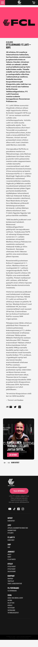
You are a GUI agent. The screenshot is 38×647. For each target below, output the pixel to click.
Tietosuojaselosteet (13, 613)
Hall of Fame (11, 603)
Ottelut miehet (12, 566)
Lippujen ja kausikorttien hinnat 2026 (18, 528)
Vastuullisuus (11, 610)
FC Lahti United (12, 559)
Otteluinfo (10, 533)
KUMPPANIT (10, 578)
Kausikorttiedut (12, 530)
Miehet (9, 554)
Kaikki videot (11, 540)
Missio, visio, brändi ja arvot (15, 598)
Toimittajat (11, 581)
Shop (9, 547)
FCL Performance (12, 591)
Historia (10, 600)
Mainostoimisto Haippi (23, 638)
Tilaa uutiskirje (19, 491)
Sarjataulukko (12, 571)
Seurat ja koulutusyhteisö (15, 583)
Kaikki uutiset (15, 462)
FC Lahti (13, 636)
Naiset (9, 557)
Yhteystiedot (11, 608)
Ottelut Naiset (12, 569)
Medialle (10, 605)
